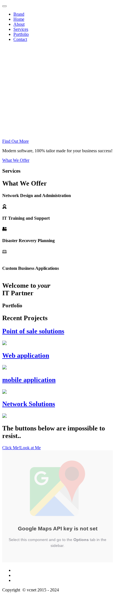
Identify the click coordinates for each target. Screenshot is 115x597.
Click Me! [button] (11, 447)
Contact (20, 39)
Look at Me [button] (30, 447)
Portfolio (21, 34)
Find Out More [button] (15, 141)
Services (20, 29)
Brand (18, 14)
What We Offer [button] (15, 160)
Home (18, 19)
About (19, 24)
